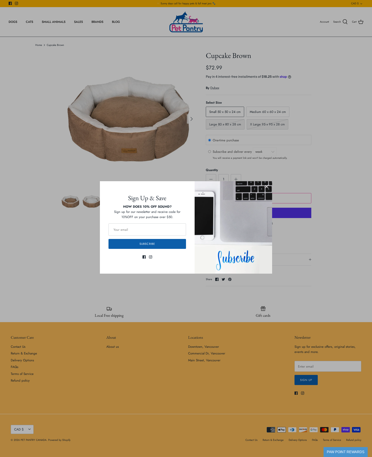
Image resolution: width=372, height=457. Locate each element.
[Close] (266, 186)
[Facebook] (144, 257)
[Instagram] (150, 257)
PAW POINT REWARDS (345, 452)
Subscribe (147, 244)
